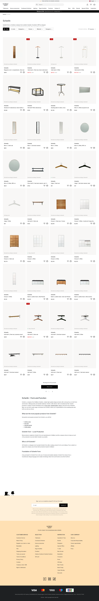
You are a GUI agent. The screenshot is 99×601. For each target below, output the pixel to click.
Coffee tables (27, 427)
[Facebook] (44, 578)
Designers (48, 29)
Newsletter (19, 546)
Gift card (37, 556)
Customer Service (20, 538)
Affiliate (72, 546)
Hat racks (26, 423)
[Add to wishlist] (21, 72)
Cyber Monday (61, 570)
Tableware (5, 8)
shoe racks (47, 405)
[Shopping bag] (94, 4)
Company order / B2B (21, 564)
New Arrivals (60, 551)
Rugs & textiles (43, 8)
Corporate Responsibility (77, 540)
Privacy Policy (19, 559)
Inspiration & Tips (61, 538)
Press (72, 548)
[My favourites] (91, 4)
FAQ (17, 548)
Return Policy (19, 540)
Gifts (73, 8)
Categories (21, 29)
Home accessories (14, 8)
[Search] (37, 4)
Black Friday (60, 567)
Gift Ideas (59, 562)
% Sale (59, 548)
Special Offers (85, 8)
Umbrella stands (28, 425)
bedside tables (54, 405)
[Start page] (5, 4)
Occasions (59, 556)
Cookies (18, 562)
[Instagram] (49, 578)
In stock (13, 29)
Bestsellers (60, 554)
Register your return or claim (23, 543)
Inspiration (93, 8)
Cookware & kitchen (26, 8)
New (69, 8)
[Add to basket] (24, 72)
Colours (30, 29)
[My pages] (87, 4)
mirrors (60, 405)
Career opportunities (76, 543)
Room (58, 559)
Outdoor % (57, 8)
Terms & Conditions (21, 556)
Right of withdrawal (21, 567)
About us (73, 538)
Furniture (50, 8)
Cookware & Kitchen (40, 540)
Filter (7, 29)
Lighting (35, 8)
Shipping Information (21, 551)
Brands (78, 8)
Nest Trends (60, 564)
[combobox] (92, 1)
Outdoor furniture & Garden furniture (43, 554)
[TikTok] (54, 578)
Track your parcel (20, 554)
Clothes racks (27, 421)
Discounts (59, 573)
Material (39, 29)
